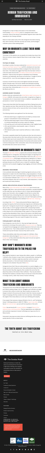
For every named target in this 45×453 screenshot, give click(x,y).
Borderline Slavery (34, 198)
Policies (5, 397)
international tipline (11, 304)
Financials (6, 415)
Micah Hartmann (17, 19)
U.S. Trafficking (31, 8)
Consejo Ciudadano (21, 307)
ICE (27, 262)
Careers (5, 417)
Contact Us (6, 387)
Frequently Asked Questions (10, 385)
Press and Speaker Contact (9, 390)
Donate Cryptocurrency (9, 410)
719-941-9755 (7, 445)
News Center (6, 394)
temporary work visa (31, 225)
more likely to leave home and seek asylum (30, 72)
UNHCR (13, 202)
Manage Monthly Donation (9, 408)
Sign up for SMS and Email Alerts (11, 392)
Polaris (4, 307)
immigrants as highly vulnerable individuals (31, 177)
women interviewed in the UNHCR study (19, 187)
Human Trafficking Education (17, 8)
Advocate (6, 401)
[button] (2, 1)
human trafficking (15, 32)
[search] (42, 1)
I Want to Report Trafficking (10, 399)
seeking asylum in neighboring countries (31, 87)
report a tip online (33, 302)
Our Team (6, 383)
